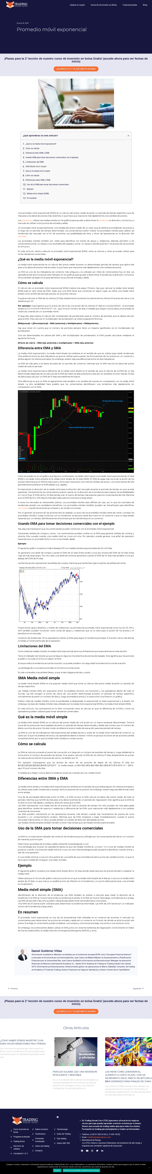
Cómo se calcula (32, 148)
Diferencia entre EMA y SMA (37, 153)
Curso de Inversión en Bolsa (104, 5)
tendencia (103, 220)
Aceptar (57, 1170)
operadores (26, 220)
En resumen (32, 198)
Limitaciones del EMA (35, 162)
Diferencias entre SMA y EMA (38, 180)
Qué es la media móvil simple (38, 171)
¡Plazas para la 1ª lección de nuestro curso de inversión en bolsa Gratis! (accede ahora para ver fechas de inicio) (76, 60)
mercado (22, 236)
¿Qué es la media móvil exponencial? (41, 144)
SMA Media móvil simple (36, 166)
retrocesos (23, 508)
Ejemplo (30, 189)
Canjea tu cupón (77, 5)
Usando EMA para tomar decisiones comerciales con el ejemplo (52, 157)
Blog (145, 5)
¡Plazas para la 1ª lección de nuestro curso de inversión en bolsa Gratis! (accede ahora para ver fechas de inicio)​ (76, 1002)
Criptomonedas (130, 5)
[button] (128, 136)
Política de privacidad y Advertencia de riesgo (81, 1170)
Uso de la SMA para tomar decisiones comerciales (48, 184)
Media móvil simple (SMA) (38, 193)
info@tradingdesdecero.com (99, 1137)
